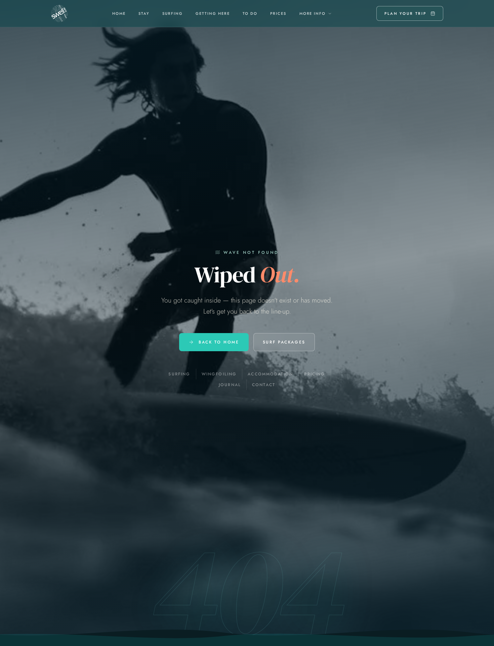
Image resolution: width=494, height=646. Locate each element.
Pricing (314, 374)
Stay (144, 13)
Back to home (219, 342)
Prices (278, 13)
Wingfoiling (219, 374)
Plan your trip (405, 13)
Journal (230, 385)
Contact (263, 385)
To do (250, 13)
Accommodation (270, 374)
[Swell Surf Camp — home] (59, 13)
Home (119, 13)
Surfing (172, 13)
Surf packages (284, 342)
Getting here (213, 13)
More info (312, 13)
